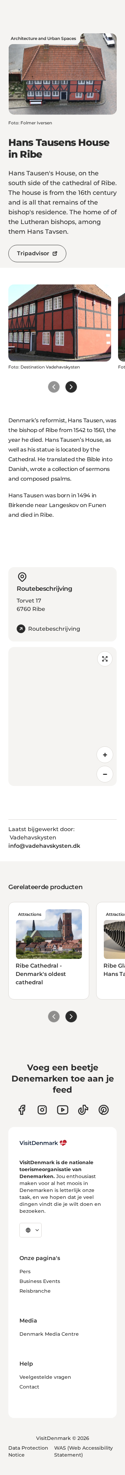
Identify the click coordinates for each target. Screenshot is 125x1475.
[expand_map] (104, 658)
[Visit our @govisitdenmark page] (83, 1110)
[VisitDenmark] (43, 1143)
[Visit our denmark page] (22, 1110)
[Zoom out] (105, 774)
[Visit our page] (42, 1110)
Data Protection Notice (28, 1451)
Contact (29, 1387)
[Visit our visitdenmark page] (63, 1110)
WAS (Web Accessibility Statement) (83, 1451)
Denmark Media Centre (49, 1334)
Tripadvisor (33, 253)
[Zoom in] (105, 754)
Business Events (39, 1281)
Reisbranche (35, 1291)
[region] (62, 716)
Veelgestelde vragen (45, 1377)
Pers (25, 1271)
